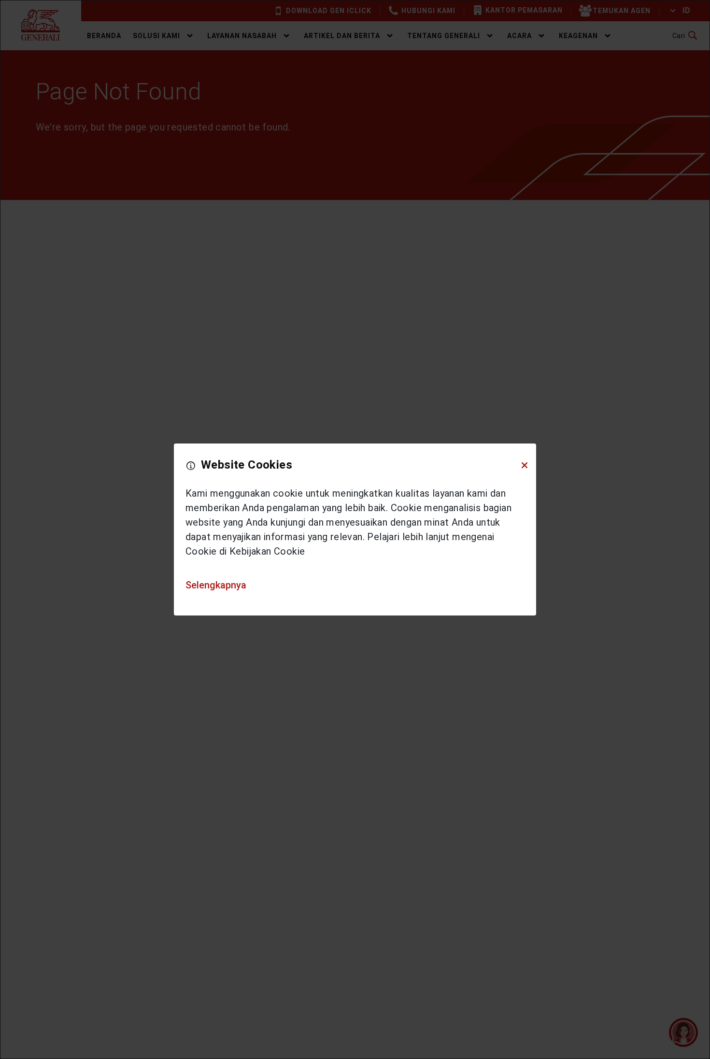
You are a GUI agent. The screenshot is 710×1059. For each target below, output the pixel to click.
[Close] (524, 465)
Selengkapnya (215, 585)
